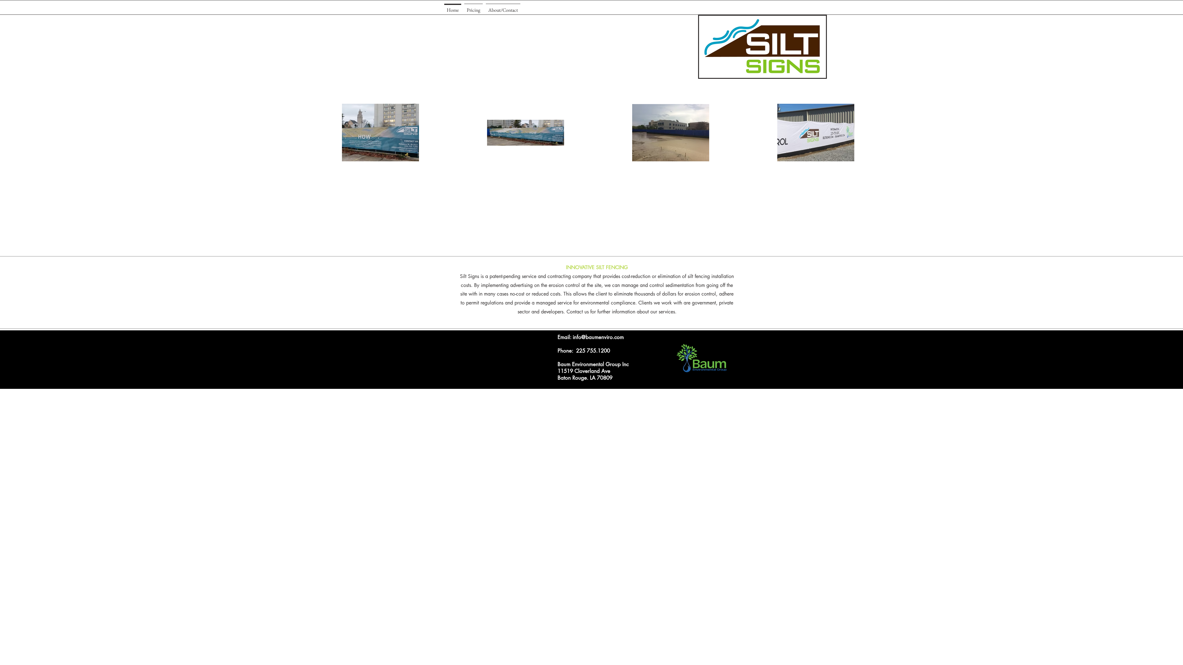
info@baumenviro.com (598, 337)
